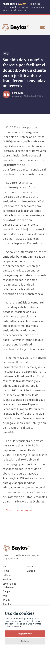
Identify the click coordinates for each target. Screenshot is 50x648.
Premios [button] (7, 604)
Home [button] (6, 570)
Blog (6, 53)
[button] (42, 27)
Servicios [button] (7, 579)
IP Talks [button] (6, 600)
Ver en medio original (19, 510)
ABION (23, 3)
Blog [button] (5, 595)
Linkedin (31, 570)
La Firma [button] (7, 575)
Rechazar (25, 641)
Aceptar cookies (25, 633)
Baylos (19, 92)
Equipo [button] (6, 591)
